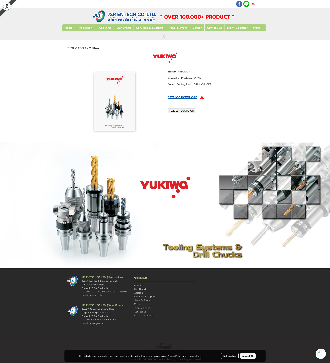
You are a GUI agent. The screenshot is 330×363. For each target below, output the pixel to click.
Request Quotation (145, 315)
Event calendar (142, 308)
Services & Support (149, 28)
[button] (165, 36)
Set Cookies (229, 355)
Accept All (248, 355)
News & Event (177, 28)
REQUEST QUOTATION (181, 111)
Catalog (138, 293)
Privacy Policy (174, 355)
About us (105, 28)
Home (69, 28)
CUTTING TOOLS (76, 48)
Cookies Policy (195, 355)
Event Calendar (237, 28)
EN (257, 4)
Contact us (214, 28)
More (257, 28)
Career (197, 28)
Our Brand (124, 28)
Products (84, 28)
